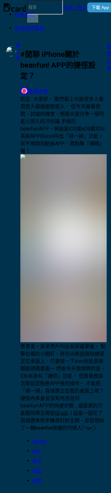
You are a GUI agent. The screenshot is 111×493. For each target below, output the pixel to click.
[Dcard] (14, 7)
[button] (75, 7)
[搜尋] (32, 19)
